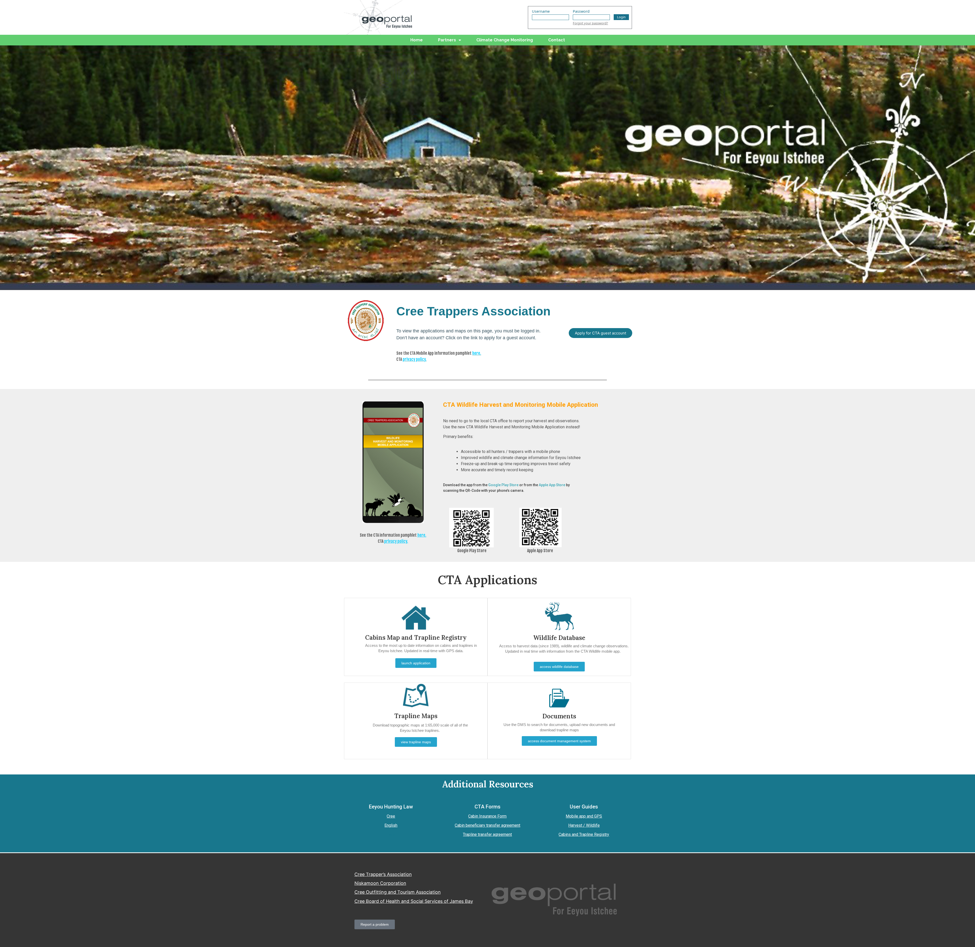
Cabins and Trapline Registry (584, 834)
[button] (600, 333)
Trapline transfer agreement (487, 834)
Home (416, 40)
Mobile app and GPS (584, 816)
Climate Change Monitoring (504, 40)
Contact (556, 40)
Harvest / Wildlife (584, 825)
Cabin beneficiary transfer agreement (487, 825)
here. (476, 353)
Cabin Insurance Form (487, 816)
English (390, 825)
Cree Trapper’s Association (383, 874)
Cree (391, 816)
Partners (447, 40)
